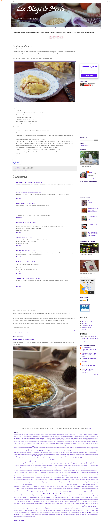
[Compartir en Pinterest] (32, 168)
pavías (48, 486)
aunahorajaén (29, 439)
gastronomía (38, 467)
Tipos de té (93, 508)
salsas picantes (59, 503)
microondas (84, 477)
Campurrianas (79, 445)
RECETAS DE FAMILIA (39, 497)
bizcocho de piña (68, 441)
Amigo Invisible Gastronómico (78, 436)
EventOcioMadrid (39, 463)
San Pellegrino (68, 503)
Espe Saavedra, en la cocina (89, 353)
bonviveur (51, 443)
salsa (19, 503)
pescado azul (24, 488)
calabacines (25, 445)
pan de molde (62, 482)
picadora (35, 488)
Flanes (91, 463)
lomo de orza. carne (35, 474)
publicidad (75, 494)
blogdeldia (80, 441)
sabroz (74, 501)
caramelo (92, 445)
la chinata (30, 472)
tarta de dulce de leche (63, 507)
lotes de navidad (58, 474)
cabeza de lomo (74, 443)
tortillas (59, 510)
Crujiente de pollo (64, 456)
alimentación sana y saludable (43, 436)
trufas (20, 512)
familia (57, 463)
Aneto (90, 436)
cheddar (24, 450)
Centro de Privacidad (87, 321)
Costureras (93, 454)
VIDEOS (22, 514)
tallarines (51, 507)
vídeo (97, 512)
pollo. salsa (57, 491)
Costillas (89, 454)
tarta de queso (71, 507)
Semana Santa (34, 505)
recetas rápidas (35, 499)
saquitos (81, 503)
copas (54, 454)
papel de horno (42, 484)
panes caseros (16, 484)
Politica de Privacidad (87, 325)
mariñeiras (58, 475)
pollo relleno (42, 491)
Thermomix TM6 (74, 508)
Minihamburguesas (18, 479)
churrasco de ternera (91, 450)
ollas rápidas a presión (71, 481)
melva (30, 477)
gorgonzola (46, 467)
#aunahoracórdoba (17, 434)
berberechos (42, 441)
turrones (28, 512)
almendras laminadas (67, 436)
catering (64, 447)
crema (97, 454)
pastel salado (91, 484)
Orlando (83, 481)
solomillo (16, 507)
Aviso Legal (84, 323)
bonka (41, 443)
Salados (79, 501)
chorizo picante (73, 450)
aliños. (56, 436)
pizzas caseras (36, 490)
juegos (85, 470)
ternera (46, 508)
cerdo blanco (58, 449)
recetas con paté (76, 495)
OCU (23, 481)
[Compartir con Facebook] (31, 168)
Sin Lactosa (76, 505)
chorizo (68, 450)
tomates (29, 510)
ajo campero (17, 436)
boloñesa (15, 443)
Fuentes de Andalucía (85, 465)
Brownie (57, 443)
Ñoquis (20, 481)
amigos (86, 436)
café (91, 443)
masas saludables (20, 477)
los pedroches (42, 474)
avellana (34, 439)
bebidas (30, 441)
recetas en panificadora (85, 497)
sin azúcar (67, 505)
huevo (67, 469)
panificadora (22, 484)
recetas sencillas (47, 499)
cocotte (50, 452)
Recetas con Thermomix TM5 (20, 497)
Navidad (65, 479)
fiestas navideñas (79, 463)
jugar (88, 470)
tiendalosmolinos (87, 508)
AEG (76, 434)
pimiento (73, 488)
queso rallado (20, 495)
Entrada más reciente (18, 330)
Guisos (77, 467)
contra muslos (40, 454)
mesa (68, 477)
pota (87, 491)
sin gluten (71, 505)
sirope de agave (83, 505)
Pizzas (31, 490)
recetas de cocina (30, 497)
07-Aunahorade (95, 28)
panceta (84, 482)
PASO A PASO (69, 484)
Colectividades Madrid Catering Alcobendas (61, 452)
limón (91, 472)
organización (79, 481)
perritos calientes (94, 486)
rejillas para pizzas (67, 499)
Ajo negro (23, 436)
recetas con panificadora (67, 495)
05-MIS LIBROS (76, 28)
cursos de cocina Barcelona (59, 457)
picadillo (31, 488)
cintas (97, 450)
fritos (67, 465)
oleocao (29, 481)
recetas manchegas (94, 497)
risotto (89, 499)
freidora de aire (31, 465)
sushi (30, 507)
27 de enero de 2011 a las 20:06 (33, 192)
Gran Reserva (52, 467)
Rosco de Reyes (46, 501)
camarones (52, 445)
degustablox (72, 457)
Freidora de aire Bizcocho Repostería (42, 465)
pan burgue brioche (49, 482)
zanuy (15, 516)
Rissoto (92, 499)
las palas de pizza (58, 472)
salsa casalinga (29, 503)
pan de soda (67, 482)
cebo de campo (17, 449)
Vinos (66, 514)
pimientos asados (90, 488)
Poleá (30, 491)
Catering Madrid (90, 447)
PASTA (75, 484)
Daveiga (67, 457)
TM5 (97, 508)
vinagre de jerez (41, 514)
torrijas (47, 510)
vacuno (48, 512)
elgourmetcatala (89, 460)
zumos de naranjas (26, 516)
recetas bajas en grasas (57, 495)
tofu (23, 510)
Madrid (74, 474)
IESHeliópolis (17, 470)
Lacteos (47, 472)
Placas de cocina (42, 490)
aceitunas (66, 434)
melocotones (26, 477)
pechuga (54, 486)
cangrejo (88, 445)
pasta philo (85, 484)
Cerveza (72, 449)
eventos (45, 463)
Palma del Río (95, 481)
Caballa (68, 443)
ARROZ (57, 438)
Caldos (45, 445)
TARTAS (93, 507)
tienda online (81, 508)
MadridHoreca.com (80, 474)
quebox (90, 494)
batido (19, 441)
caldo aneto (41, 445)
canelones (84, 445)
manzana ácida (21, 475)
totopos (78, 510)
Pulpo (79, 494)
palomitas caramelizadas (23, 482)
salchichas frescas (91, 501)
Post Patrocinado (64, 491)
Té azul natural (22, 508)
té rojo (40, 508)
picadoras (39, 488)
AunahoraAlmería (94, 438)
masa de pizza (88, 475)
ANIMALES (17, 438)
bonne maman (46, 443)
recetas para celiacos (18, 499)
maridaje (44, 475)
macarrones (70, 474)
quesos (30, 495)
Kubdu (18, 472)
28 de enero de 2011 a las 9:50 (27, 237)
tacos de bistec (41, 507)
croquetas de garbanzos (55, 456)
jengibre (82, 470)
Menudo (44, 477)
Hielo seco (32, 469)
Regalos (52, 499)
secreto (96, 503)
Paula (17, 262)
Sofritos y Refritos (21, 192)
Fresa (59, 465)
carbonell (96, 445)
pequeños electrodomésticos (78, 486)
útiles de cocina (43, 512)
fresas (61, 465)
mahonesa (91, 474)
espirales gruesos (31, 463)
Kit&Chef (96, 470)
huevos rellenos (87, 469)
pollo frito (37, 491)
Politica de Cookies (86, 327)
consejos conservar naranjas (27, 454)
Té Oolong (36, 508)
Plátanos (96, 490)
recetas (50, 495)
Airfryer (96, 434)
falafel (54, 463)
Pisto (26, 490)
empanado (26, 462)
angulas (96, 436)
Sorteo (24, 507)
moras (36, 479)
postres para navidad (81, 491)
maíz (94, 474)
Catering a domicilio (70, 447)
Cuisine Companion (26, 457)
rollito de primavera (21, 501)
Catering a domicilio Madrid (80, 447)
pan (39, 482)
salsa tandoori (41, 503)
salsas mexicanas (51, 503)
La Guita (34, 472)
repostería (76, 499)
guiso (74, 467)
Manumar (16, 475)
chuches (78, 450)
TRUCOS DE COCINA (89, 510)
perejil (89, 486)
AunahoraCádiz (17, 439)
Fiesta (64, 463)
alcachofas (32, 436)
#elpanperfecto (32, 434)
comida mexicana (82, 452)
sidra (54, 505)
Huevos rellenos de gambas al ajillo (24, 339)
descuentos (84, 457)
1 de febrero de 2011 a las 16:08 (32, 278)
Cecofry (31, 449)
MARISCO (64, 475)
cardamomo (26, 447)
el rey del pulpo (62, 460)
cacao (87, 443)
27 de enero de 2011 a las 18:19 (34, 182)
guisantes (71, 467)
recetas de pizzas (58, 497)
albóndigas (27, 436)
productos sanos (69, 494)
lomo (29, 474)
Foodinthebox (17, 465)
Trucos (81, 510)
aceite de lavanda (48, 434)
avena (37, 439)
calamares (34, 445)
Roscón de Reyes (53, 501)
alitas (59, 436)
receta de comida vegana (43, 495)
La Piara (37, 472)
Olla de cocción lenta (35, 481)
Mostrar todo (96, 374)
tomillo (32, 510)
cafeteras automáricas (18, 445)
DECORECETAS (86, 348)
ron (33, 501)
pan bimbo (42, 482)
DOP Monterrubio (38, 460)
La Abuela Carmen (23, 472)
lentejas (82, 472)
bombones (30, 443)
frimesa (64, 465)
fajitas (51, 463)
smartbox (88, 505)
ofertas (25, 481)
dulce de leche (46, 460)
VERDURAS (24, 170)
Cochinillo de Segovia (18, 452)
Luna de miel (65, 474)
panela (92, 482)
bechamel (34, 441)
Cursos (44, 457)
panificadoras (35, 484)
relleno (72, 499)
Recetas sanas (41, 499)
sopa (19, 507)
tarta (58, 507)
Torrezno (36, 510)
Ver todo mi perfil (91, 178)
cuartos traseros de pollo (78, 456)
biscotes (51, 441)
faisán (48, 463)
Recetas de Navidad (50, 497)
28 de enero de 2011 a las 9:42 (29, 222)
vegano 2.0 (66, 512)
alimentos (52, 436)
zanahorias (96, 514)
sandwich (73, 503)
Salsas (46, 503)
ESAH (64, 462)
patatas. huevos (40, 486)
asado (72, 438)
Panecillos (88, 482)
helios (25, 469)
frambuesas (25, 465)
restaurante (81, 499)
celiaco (43, 449)
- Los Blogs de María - (40, 9)
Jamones (69, 470)
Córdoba (57, 454)
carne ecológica (39, 447)
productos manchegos (18, 494)
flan (88, 463)
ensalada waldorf (46, 462)
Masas (15, 477)
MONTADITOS (30, 479)
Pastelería (96, 484)
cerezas (68, 449)
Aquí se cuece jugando (87, 369)
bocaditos (94, 441)
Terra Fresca (60, 508)
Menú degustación (38, 477)
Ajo (14, 436)
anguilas (93, 436)
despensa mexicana (91, 457)
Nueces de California (90, 479)
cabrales (79, 443)
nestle (72, 479)
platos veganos (17, 491)
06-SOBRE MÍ (85, 28)
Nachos (45, 479)
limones (94, 472)
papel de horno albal (50, 484)
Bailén (56, 439)
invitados (26, 470)
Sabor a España (69, 501)
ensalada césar (40, 462)
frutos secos (78, 465)
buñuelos (61, 443)
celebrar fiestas (39, 449)
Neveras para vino (77, 479)
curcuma (41, 457)
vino (59, 514)
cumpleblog (33, 457)
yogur (92, 514)
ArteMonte (68, 438)
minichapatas (95, 477)
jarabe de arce (74, 470)
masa (84, 475)
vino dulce (63, 514)
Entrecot (61, 462)
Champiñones (95, 449)
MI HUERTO (78, 477)
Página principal (16, 28)
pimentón (69, 488)
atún (81, 438)
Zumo (17, 516)
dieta (19, 460)
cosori (85, 454)
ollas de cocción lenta (51, 481)
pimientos (84, 488)
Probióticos (96, 491)
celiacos (47, 449)
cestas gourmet (88, 449)
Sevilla (50, 505)
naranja (49, 479)
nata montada (60, 479)
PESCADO (17, 488)
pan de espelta (56, 482)
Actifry (73, 434)
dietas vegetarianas (31, 460)
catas (61, 447)
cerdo (53, 449)
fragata (21, 465)
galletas (15, 467)
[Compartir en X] (29, 168)
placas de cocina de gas (51, 490)
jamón (41, 470)
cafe (89, 443)
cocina (34, 452)
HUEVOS (19, 170)
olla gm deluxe (44, 481)
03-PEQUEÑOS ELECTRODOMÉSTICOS (60, 28)
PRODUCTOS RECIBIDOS (54, 494)
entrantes (57, 462)
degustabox (78, 457)
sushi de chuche (34, 507)
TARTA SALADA (85, 507)
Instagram (22, 470)
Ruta (65, 501)
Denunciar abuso (19, 520)
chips (29, 450)
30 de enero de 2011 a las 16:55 (27, 262)
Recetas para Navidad (26, 499)
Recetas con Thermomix (93, 495)
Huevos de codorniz (79, 469)
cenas (50, 449)
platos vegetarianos (24, 491)
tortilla (56, 510)
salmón (96, 501)
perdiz (86, 486)
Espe (17, 203)
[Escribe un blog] (28, 168)
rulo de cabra (60, 501)
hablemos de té (82, 467)
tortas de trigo (52, 510)
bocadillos (89, 441)
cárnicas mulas (49, 447)
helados (22, 469)
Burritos (65, 443)
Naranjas (53, 479)
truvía (22, 512)
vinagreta (56, 514)
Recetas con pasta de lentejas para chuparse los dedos (93, 210)
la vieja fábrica (42, 472)
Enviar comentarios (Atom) (25, 333)
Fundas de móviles (94, 465)
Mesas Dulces (72, 477)
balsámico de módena (63, 439)
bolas (97, 441)
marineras (54, 475)
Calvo (48, 445)
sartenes (85, 503)
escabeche (68, 462)
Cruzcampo (70, 456)
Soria (21, 507)
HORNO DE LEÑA (49, 469)
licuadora (86, 472)
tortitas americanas (73, 510)
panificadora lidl (29, 484)
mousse (42, 479)
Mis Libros (24, 479)
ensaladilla (53, 462)
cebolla (22, 449)
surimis (27, 507)
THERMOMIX (66, 508)
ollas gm (58, 481)
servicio (45, 505)
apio (48, 438)
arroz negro (63, 438)
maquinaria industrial (37, 475)
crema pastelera (17, 456)
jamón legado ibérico (62, 470)
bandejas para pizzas (81, 439)
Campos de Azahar (72, 445)
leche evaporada (65, 472)
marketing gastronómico (73, 475)
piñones (19, 490)
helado (19, 469)
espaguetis (83, 462)
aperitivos (27, 438)
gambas (21, 467)
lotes (53, 474)
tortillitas (64, 510)
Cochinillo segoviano (28, 452)
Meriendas (53, 477)
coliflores (76, 452)
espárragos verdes (17, 463)
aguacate (85, 434)
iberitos (96, 469)
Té (18, 508)
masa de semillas (94, 475)
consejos (19, 454)
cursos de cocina (49, 457)
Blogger (89, 428)
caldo (37, 445)
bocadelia (84, 441)
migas (91, 477)
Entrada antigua (72, 330)
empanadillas (21, 462)
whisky (77, 514)
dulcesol (57, 460)
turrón (25, 512)
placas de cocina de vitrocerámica (77, 490)
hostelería (63, 469)
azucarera (46, 439)
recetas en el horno (76, 497)
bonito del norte (36, 443)
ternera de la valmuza (52, 508)
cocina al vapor (39, 452)
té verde (43, 508)
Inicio (45, 330)
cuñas (37, 457)
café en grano (95, 443)
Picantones (44, 488)
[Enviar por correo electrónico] (27, 168)
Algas (36, 436)
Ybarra (83, 514)
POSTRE (71, 491)
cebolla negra (27, 449)
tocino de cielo (19, 510)
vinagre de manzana (49, 514)
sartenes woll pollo (91, 503)
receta (37, 495)
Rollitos (27, 501)
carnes (44, 447)
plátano (92, 490)
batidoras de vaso (24, 441)
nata (56, 479)
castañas (58, 447)
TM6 (15, 510)
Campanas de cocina (59, 445)
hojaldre (40, 469)
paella (86, 481)
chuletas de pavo (83, 450)
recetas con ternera (83, 495)
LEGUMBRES (76, 472)
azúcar (42, 439)
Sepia (42, 505)
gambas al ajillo (27, 467)
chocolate (41, 450)
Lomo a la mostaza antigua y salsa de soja (92, 218)
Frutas (69, 465)
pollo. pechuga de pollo (50, 491)
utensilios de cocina (35, 512)
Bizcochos (75, 441)
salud (63, 503)
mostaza (39, 479)
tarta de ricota (77, 507)
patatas (35, 486)
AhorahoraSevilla (91, 434)
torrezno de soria (42, 510)
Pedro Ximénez (68, 486)
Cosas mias (66, 454)
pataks (27, 486)
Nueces (83, 479)
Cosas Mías (72, 454)
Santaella (77, 503)
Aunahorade (23, 439)
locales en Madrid (24, 474)
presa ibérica (90, 491)
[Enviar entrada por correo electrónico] (24, 167)
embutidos (16, 462)
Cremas (21, 456)
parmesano (61, 484)
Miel (88, 477)
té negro (32, 508)
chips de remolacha (34, 450)
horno (43, 469)
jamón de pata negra (47, 470)
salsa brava (23, 503)
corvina (61, 454)
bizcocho (56, 441)
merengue (48, 477)
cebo (97, 447)
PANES (96, 482)
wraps (80, 514)
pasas (65, 484)
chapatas (20, 450)
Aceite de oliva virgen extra (58, 434)
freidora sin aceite (53, 465)
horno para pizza (57, 469)
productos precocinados (37, 494)
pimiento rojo (78, 488)
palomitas (16, 482)
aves (40, 439)
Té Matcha (28, 508)
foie (97, 463)
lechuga (71, 472)
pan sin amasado (79, 482)
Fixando (85, 463)
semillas (39, 505)
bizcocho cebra (61, 441)
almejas (61, 436)
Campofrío (65, 445)
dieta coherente (23, 460)
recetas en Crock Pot (66, 497)
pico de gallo (49, 488)
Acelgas (70, 434)
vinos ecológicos (71, 514)
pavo (51, 486)
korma (15, 472)
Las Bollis (18, 250)
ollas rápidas (63, 481)
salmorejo (16, 503)
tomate (26, 510)
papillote (57, 484)
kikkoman (92, 470)
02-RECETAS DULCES (41, 28)
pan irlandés (72, 482)
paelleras (90, 481)
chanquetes (16, 450)
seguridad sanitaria (27, 505)
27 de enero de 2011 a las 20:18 (27, 203)
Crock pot (43, 456)
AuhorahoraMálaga (87, 438)
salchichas (85, 501)
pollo (32, 491)
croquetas (48, 456)
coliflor (72, 452)
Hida (28, 469)
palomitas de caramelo (33, 482)
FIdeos (60, 463)
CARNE (32, 447)
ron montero (37, 501)
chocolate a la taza (47, 450)
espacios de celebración (76, 462)
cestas (75, 449)
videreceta (28, 514)
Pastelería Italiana (17, 486)
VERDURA (78, 512)
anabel (18, 237)
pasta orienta (80, 484)
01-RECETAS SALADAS (28, 28)
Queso (93, 494)
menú (33, 477)
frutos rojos (73, 465)
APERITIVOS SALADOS (38, 438)
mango (96, 474)
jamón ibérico (55, 470)
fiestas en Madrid (72, 463)
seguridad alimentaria (18, 505)
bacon (53, 439)
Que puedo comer (84, 494)
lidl (89, 472)
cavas (95, 447)
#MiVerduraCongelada (39, 434)
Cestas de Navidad (81, 449)
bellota (37, 441)
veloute (71, 512)
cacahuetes (83, 443)
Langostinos (51, 472)
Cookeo (45, 454)
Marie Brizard (49, 475)
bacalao (50, 439)
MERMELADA (63, 477)
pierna (57, 488)
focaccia (94, 463)
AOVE (23, 438)
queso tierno (26, 495)
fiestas (66, 463)
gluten (42, 467)
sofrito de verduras (94, 505)
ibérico (93, 469)
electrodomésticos (69, 460)
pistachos (23, 490)
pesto (28, 488)
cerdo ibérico (64, 449)
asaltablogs (77, 438)
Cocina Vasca (45, 452)
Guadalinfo (61, 467)
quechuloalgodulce (21, 182)
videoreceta (16, 514)
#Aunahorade (25, 434)
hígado (36, 469)
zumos (20, 516)
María (90, 172)
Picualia (54, 488)
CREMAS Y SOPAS (36, 456)
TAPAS (55, 507)
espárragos (88, 462)
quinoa (33, 495)
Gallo (18, 467)
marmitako (80, 475)
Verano (74, 512)
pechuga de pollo (60, 486)
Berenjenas (47, 441)
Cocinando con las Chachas (89, 358)
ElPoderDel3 (95, 460)
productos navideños (27, 494)
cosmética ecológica (80, 454)
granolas (57, 467)
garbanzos (33, 467)
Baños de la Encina (90, 439)
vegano (62, 512)
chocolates (64, 450)
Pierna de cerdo (62, 488)
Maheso (86, 474)
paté (45, 486)
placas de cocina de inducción (63, 490)
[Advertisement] (91, 51)
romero (30, 501)
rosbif (41, 501)
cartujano (54, 447)
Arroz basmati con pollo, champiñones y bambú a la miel (93, 234)
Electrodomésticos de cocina (80, 460)
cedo (35, 449)
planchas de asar (87, 490)
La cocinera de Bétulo (87, 364)
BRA (54, 443)
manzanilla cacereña (28, 475)
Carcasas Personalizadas (19, 447)
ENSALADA (33, 462)
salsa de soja (35, 503)
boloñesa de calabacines (23, 443)
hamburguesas (89, 467)
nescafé (68, 479)
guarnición (66, 467)
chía (27, 450)
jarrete (79, 470)
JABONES (37, 470)
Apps (50, 438)
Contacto (84, 329)
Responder (18, 187)
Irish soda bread (31, 470)
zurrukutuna (32, 516)
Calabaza (30, 445)
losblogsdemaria (48, 474)
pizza (28, 490)
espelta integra (25, 463)
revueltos (86, 499)
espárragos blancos (94, 462)
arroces (53, 438)
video (94, 512)
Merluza (57, 477)
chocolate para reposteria (56, 450)
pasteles (23, 486)
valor (52, 512)
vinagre (36, 514)
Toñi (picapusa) (20, 278)
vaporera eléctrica (56, 512)
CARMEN (19, 222)
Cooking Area (50, 454)
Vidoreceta (32, 514)
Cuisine (19, 457)
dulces (52, 460)
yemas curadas (88, 514)
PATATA (31, 486)
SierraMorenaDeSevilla (60, 505)
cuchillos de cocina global (88, 456)
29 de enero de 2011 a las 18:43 (29, 250)
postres (75, 491)
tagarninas (47, 507)
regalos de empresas (59, 499)
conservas (35, 454)
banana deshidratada (72, 439)
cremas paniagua (27, 456)
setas (48, 505)
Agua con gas (80, 434)
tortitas (67, 510)
